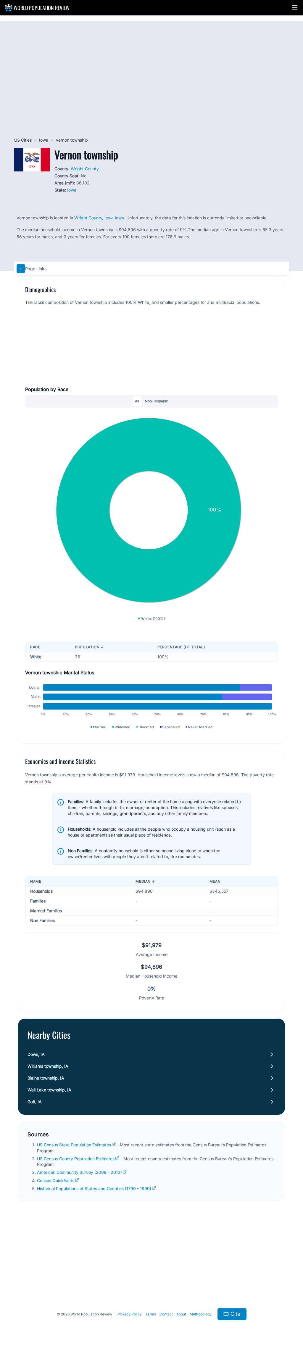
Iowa (43, 139)
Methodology (201, 1314)
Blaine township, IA (46, 1077)
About (181, 1314)
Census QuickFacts (55, 1180)
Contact (166, 1314)
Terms (150, 1314)
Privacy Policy (129, 1314)
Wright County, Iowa (94, 217)
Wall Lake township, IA (49, 1089)
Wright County (85, 168)
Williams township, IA (48, 1066)
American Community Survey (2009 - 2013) (79, 1172)
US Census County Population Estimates (76, 1158)
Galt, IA (35, 1101)
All (137, 401)
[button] (295, 7)
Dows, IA (36, 1054)
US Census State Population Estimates (74, 1144)
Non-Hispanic (156, 401)
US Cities (23, 139)
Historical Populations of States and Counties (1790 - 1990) (94, 1188)
